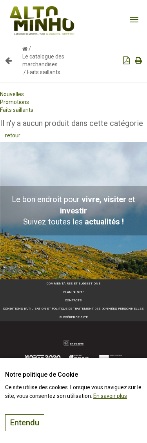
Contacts (73, 300)
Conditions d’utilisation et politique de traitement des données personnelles (73, 308)
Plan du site (73, 292)
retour (12, 135)
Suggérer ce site (73, 317)
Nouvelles (12, 94)
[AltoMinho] (42, 10)
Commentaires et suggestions (74, 283)
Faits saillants (16, 110)
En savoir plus (110, 396)
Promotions (14, 102)
